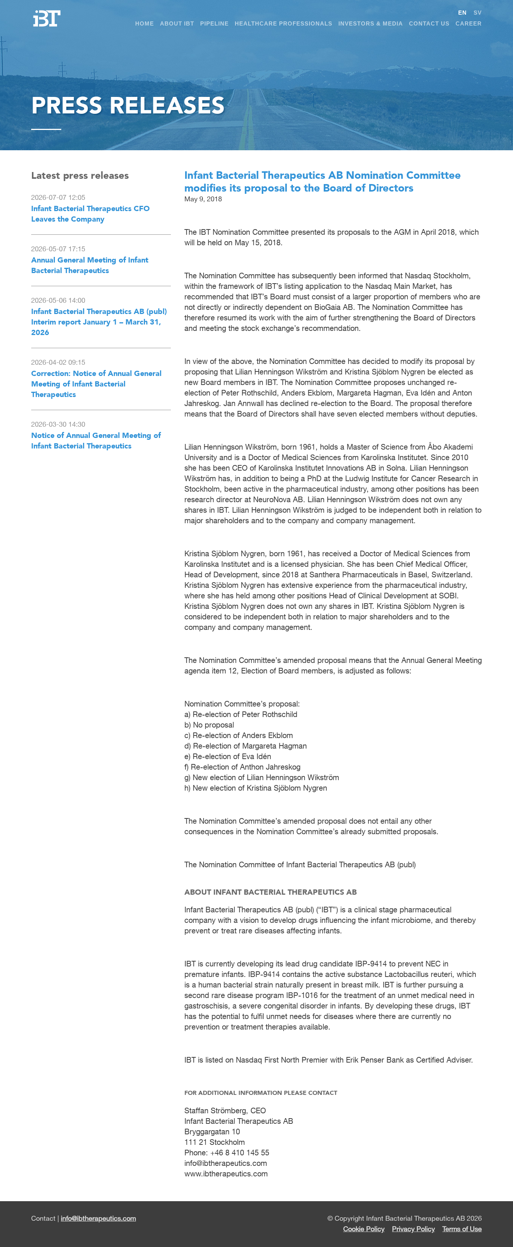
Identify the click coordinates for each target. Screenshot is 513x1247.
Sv (478, 12)
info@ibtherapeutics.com (98, 1219)
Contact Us (429, 23)
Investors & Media (370, 23)
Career (469, 23)
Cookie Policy (364, 1229)
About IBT (177, 23)
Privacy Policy (413, 1229)
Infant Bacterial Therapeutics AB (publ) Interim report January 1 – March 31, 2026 (99, 322)
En (462, 12)
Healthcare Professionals (283, 23)
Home (144, 23)
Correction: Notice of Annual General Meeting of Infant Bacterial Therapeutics (96, 384)
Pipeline (214, 23)
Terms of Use (462, 1229)
